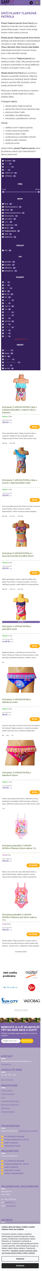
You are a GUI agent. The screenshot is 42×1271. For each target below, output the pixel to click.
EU (6, 356)
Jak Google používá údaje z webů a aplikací (18, 1253)
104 (7, 297)
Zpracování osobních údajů (10, 1101)
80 (6, 282)
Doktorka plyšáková (12, 207)
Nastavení (20, 1259)
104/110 (8, 300)
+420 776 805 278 (7, 1080)
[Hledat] (26, 3)
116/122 (8, 312)
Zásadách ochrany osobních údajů (24, 1251)
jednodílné (9, 262)
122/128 (8, 321)
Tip (7, 170)
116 (7, 309)
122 (7, 318)
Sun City (8, 368)
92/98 (7, 288)
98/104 (8, 294)
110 (7, 303)
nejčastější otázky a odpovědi (28, 1131)
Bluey (7, 204)
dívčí (7, 250)
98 (6, 291)
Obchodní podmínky (7, 1094)
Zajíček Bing (9, 237)
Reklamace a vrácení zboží (10, 1105)
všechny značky (21, 1010)
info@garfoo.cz (6, 1064)
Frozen (8, 210)
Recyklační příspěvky (8, 1112)
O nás (3, 1097)
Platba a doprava (7, 1090)
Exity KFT (9, 359)
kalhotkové (9, 268)
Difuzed (8, 350)
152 (7, 336)
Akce (8, 164)
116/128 (8, 315)
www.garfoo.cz (10, 1202)
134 (7, 330)
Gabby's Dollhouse (11, 362)
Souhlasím (20, 1266)
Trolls (7, 234)
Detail (35, 427)
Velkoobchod (5, 1108)
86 (6, 285)
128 (7, 324)
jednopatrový (10, 271)
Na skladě (9, 161)
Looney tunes (10, 225)
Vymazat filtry (20, 339)
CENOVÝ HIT (10, 173)
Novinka (9, 167)
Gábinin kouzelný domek (14, 213)
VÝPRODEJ (10, 176)
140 (7, 333)
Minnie (8, 228)
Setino (8, 365)
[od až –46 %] (21, 607)
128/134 (8, 327)
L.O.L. (7, 222)
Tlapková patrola (11, 231)
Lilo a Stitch (9, 219)
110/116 (8, 306)
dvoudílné (9, 265)
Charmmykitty (10, 216)
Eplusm (8, 353)
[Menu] (37, 3)
